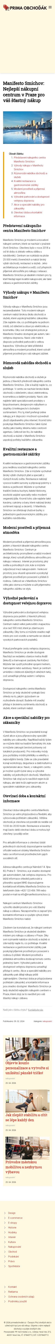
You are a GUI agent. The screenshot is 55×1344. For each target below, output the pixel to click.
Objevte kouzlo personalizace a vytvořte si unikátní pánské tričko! (27, 1068)
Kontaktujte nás (35, 1010)
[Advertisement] (27, 40)
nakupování (47, 1021)
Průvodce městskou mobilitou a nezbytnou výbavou (24, 1167)
